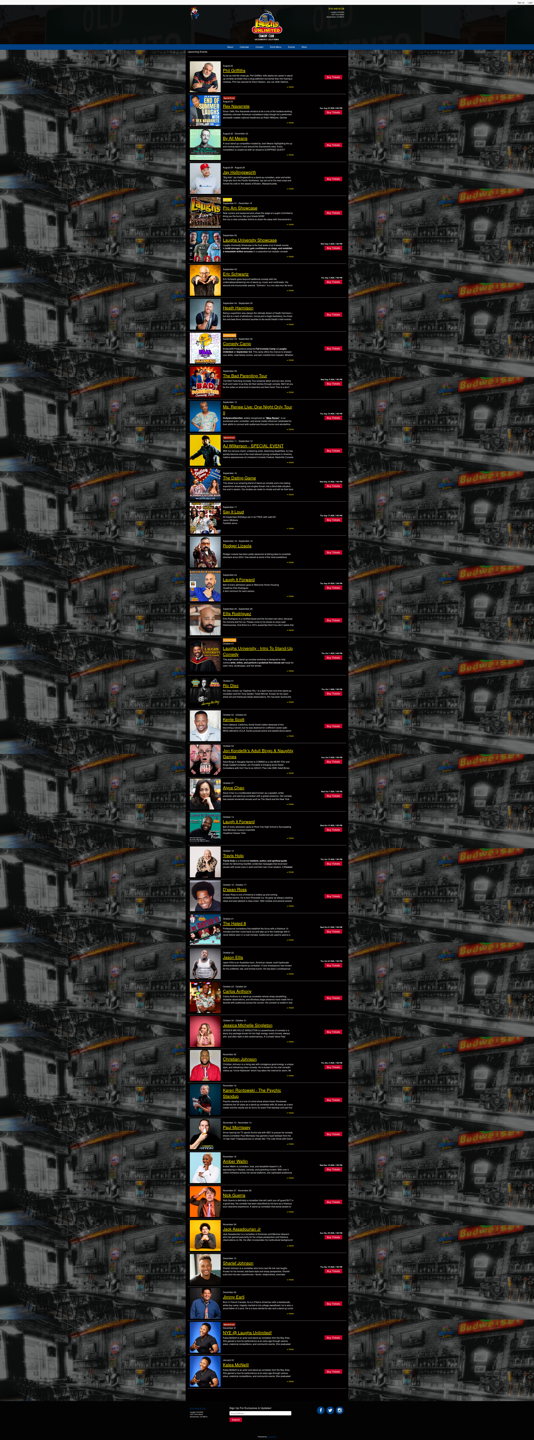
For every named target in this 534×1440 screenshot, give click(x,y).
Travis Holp (233, 855)
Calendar (244, 47)
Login (530, 2)
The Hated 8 (234, 923)
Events (291, 47)
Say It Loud (233, 512)
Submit (236, 1419)
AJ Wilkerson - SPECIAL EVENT (253, 446)
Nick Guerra (234, 1195)
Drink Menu (275, 47)
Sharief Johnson (238, 1263)
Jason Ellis (233, 957)
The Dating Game (239, 478)
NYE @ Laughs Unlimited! (247, 1332)
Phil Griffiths (234, 70)
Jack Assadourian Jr (242, 1229)
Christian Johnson (240, 1059)
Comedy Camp (237, 343)
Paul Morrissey (236, 1127)
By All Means (235, 138)
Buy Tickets (333, 112)
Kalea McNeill (236, 1365)
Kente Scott (233, 719)
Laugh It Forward (239, 579)
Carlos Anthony (237, 991)
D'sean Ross (235, 889)
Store (304, 47)
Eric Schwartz (236, 274)
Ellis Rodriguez (237, 613)
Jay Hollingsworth (239, 172)
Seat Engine (271, 1436)
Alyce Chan (233, 788)
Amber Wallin (235, 1161)
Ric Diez (231, 685)
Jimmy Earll (233, 1297)
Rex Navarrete (236, 106)
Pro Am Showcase (240, 208)
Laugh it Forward (239, 821)
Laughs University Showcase (250, 240)
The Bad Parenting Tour (245, 376)
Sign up (521, 2)
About (230, 47)
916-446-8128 (336, 8)
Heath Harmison (238, 308)
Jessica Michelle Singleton (247, 1025)
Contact (259, 47)
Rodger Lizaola (237, 546)
